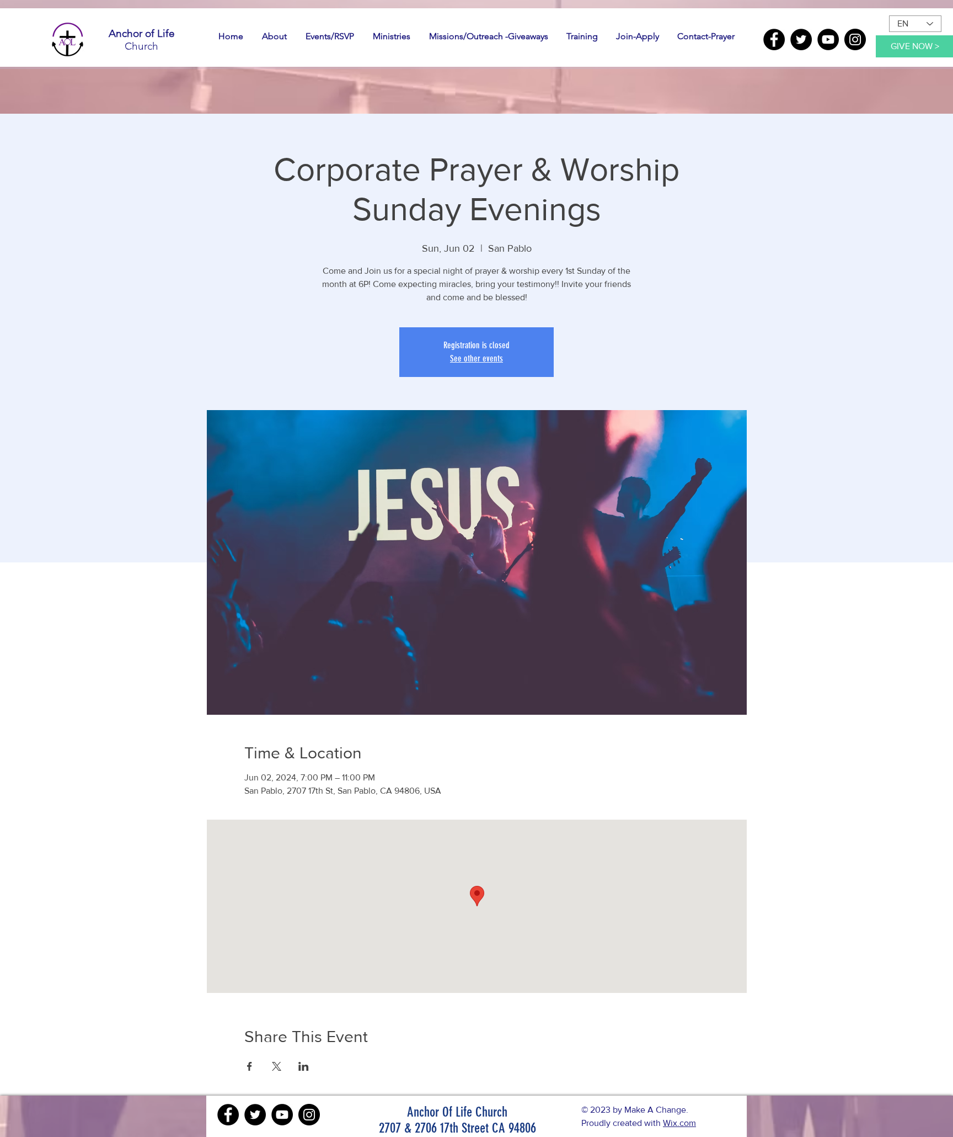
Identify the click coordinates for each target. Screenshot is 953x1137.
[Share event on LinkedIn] (303, 1066)
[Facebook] (774, 39)
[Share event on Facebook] (249, 1066)
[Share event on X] (276, 1066)
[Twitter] (801, 39)
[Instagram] (855, 39)
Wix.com (679, 1123)
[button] (274, 36)
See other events (476, 358)
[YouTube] (828, 39)
